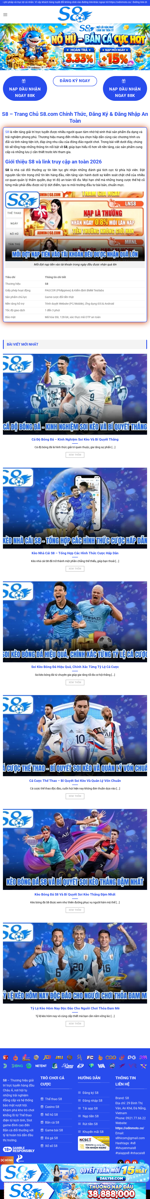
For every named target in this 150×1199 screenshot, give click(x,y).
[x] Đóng (7, 1160)
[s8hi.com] (75, 14)
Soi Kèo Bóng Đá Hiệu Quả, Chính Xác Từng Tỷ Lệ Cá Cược (75, 667)
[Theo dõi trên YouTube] (134, 1163)
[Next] (142, 46)
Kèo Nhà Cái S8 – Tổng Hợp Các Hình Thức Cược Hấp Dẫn (75, 553)
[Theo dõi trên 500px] (141, 1163)
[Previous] (8, 46)
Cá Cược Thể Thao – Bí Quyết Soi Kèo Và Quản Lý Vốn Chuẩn (75, 781)
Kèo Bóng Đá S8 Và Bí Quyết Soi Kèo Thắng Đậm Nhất (75, 894)
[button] (5, 14)
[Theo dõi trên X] (120, 1163)
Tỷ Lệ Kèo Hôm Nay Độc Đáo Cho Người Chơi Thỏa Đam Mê (75, 1008)
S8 (7, 132)
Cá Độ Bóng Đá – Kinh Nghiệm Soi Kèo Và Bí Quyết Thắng (75, 439)
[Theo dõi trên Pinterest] (127, 1163)
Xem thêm (75, 454)
